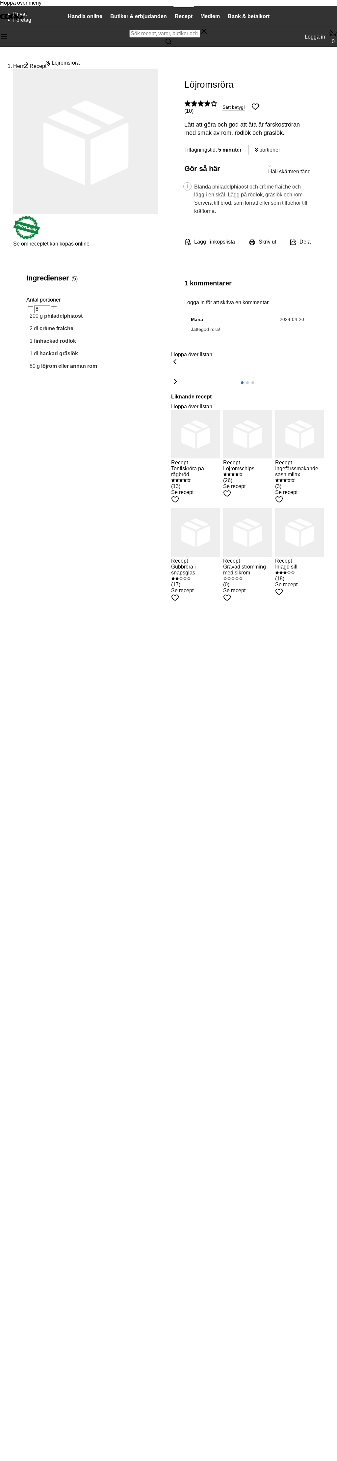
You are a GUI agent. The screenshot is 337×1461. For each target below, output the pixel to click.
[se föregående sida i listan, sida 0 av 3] (175, 362)
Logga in (315, 37)
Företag (22, 20)
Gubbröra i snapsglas (183, 569)
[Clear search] (204, 32)
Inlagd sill (286, 567)
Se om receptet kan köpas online (51, 244)
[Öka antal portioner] (54, 307)
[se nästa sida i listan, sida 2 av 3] (175, 382)
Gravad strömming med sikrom (244, 569)
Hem (18, 66)
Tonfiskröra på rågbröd (187, 471)
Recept (38, 66)
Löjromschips (238, 468)
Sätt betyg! (233, 107)
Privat (20, 14)
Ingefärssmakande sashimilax (296, 471)
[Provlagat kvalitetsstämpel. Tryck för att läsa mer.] (26, 238)
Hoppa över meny (20, 3)
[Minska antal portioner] (30, 307)
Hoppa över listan (191, 354)
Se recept (182, 492)
